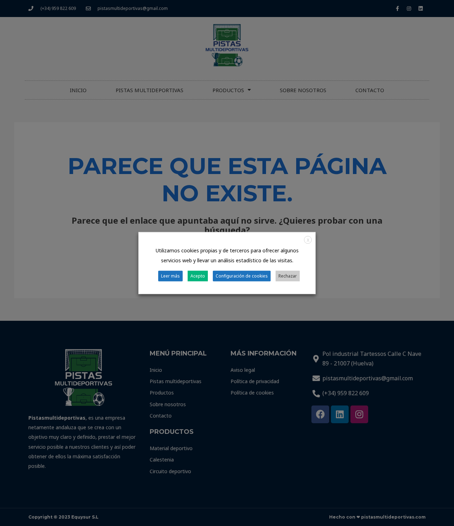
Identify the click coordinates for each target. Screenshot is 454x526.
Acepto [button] (197, 276)
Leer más (170, 276)
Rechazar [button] (287, 276)
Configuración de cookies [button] (242, 276)
